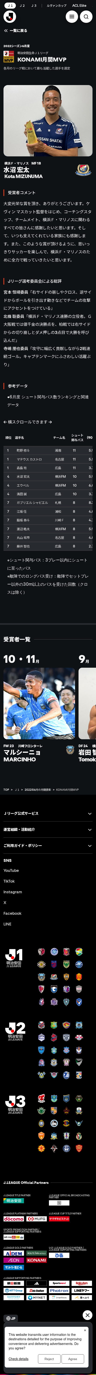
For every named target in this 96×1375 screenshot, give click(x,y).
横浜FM (60, 476)
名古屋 (59, 459)
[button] (72, 16)
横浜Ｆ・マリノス (58, 219)
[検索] (86, 16)
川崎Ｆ (59, 520)
